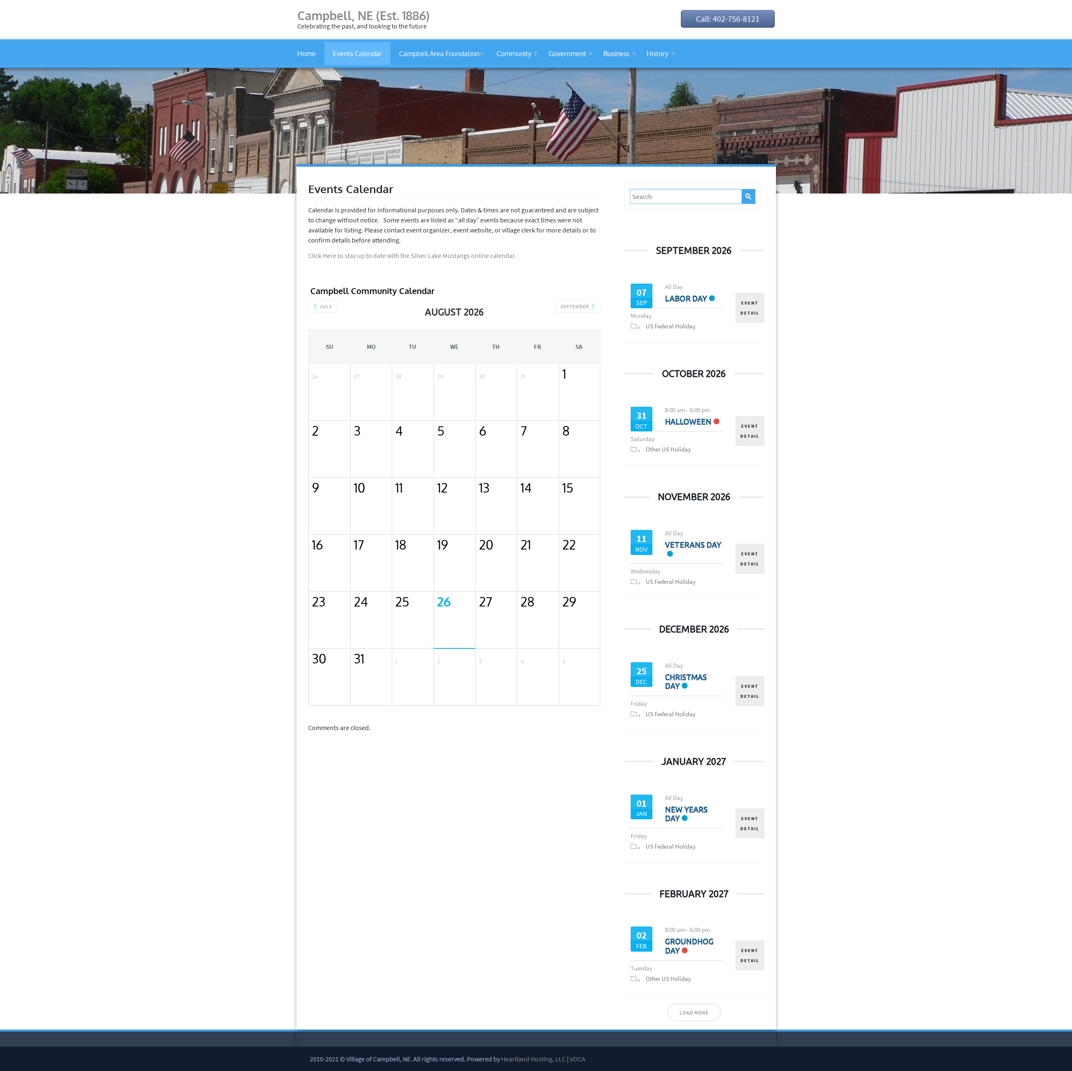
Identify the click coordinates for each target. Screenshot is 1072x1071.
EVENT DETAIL (750, 308)
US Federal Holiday (671, 326)
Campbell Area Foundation (439, 53)
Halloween (688, 421)
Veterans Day (693, 544)
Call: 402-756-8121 (728, 18)
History (657, 53)
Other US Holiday (668, 449)
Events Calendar (357, 53)
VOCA (577, 1059)
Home (306, 53)
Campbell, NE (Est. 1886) (363, 15)
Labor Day (686, 298)
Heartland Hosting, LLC (533, 1059)
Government (567, 53)
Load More (694, 1012)
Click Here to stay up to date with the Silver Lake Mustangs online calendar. (412, 255)
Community (514, 53)
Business (616, 53)
